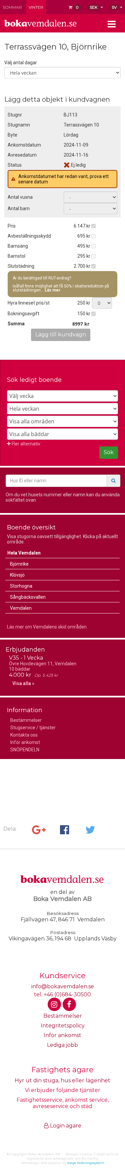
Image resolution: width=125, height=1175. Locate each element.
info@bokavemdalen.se (62, 986)
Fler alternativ (25, 443)
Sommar (12, 7)
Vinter (36, 7)
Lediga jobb (62, 1045)
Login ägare (65, 1125)
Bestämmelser (26, 720)
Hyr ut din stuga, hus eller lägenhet (62, 1080)
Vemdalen (21, 608)
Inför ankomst (25, 742)
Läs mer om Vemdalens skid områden (47, 627)
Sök (109, 452)
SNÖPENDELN (24, 749)
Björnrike (19, 564)
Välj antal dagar (20, 62)
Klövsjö (17, 575)
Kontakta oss (24, 735)
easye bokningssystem (85, 1163)
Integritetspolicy (63, 1025)
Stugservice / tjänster (33, 727)
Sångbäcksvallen (28, 597)
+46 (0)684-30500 (67, 994)
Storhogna (21, 586)
